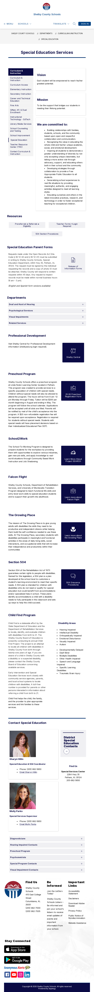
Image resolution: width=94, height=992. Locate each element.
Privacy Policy (75, 911)
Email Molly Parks (28, 824)
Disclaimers (73, 898)
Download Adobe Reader (76, 904)
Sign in (85, 24)
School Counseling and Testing (19, 129)
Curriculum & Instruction (70, 33)
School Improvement (20, 135)
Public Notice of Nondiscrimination (76, 916)
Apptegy (52, 988)
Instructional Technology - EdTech (20, 118)
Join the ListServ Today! (55, 892)
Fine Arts (14, 105)
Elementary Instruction (20, 89)
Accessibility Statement (74, 892)
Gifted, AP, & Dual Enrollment (18, 111)
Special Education (49, 39)
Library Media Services (20, 124)
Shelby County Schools (22, 33)
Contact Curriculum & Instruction (20, 152)
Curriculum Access (19, 85)
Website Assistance (77, 923)
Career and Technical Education (20, 99)
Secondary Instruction (20, 94)
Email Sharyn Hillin (28, 772)
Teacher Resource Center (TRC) (18, 145)
